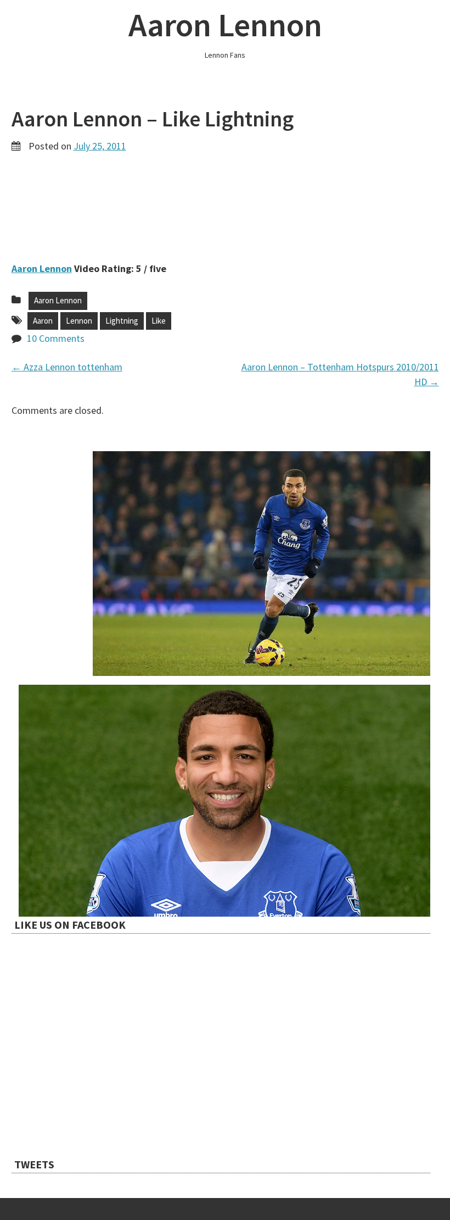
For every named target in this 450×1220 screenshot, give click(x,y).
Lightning (121, 320)
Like (158, 320)
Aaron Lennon (225, 24)
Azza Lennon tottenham (67, 367)
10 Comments (56, 338)
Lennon (79, 320)
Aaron (43, 320)
